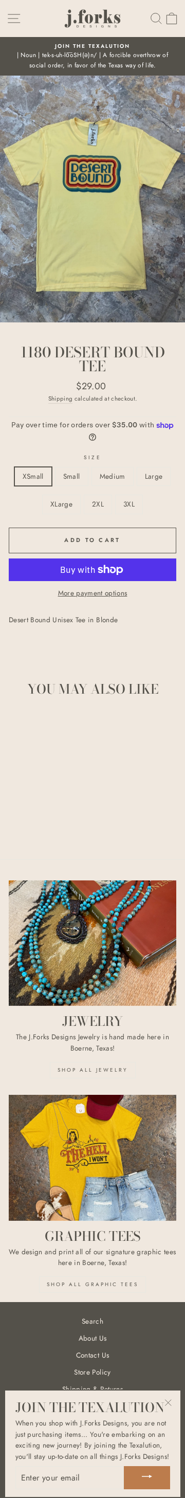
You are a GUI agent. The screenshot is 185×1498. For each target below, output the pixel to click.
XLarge (61, 504)
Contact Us (92, 1355)
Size (92, 457)
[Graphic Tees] (92, 1158)
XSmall (33, 476)
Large (154, 476)
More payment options (92, 593)
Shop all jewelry (93, 1070)
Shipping (60, 398)
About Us (93, 1338)
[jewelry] (92, 943)
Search (92, 1321)
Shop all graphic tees (92, 1284)
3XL (129, 504)
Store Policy (92, 1372)
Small (71, 476)
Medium (112, 476)
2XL (98, 504)
